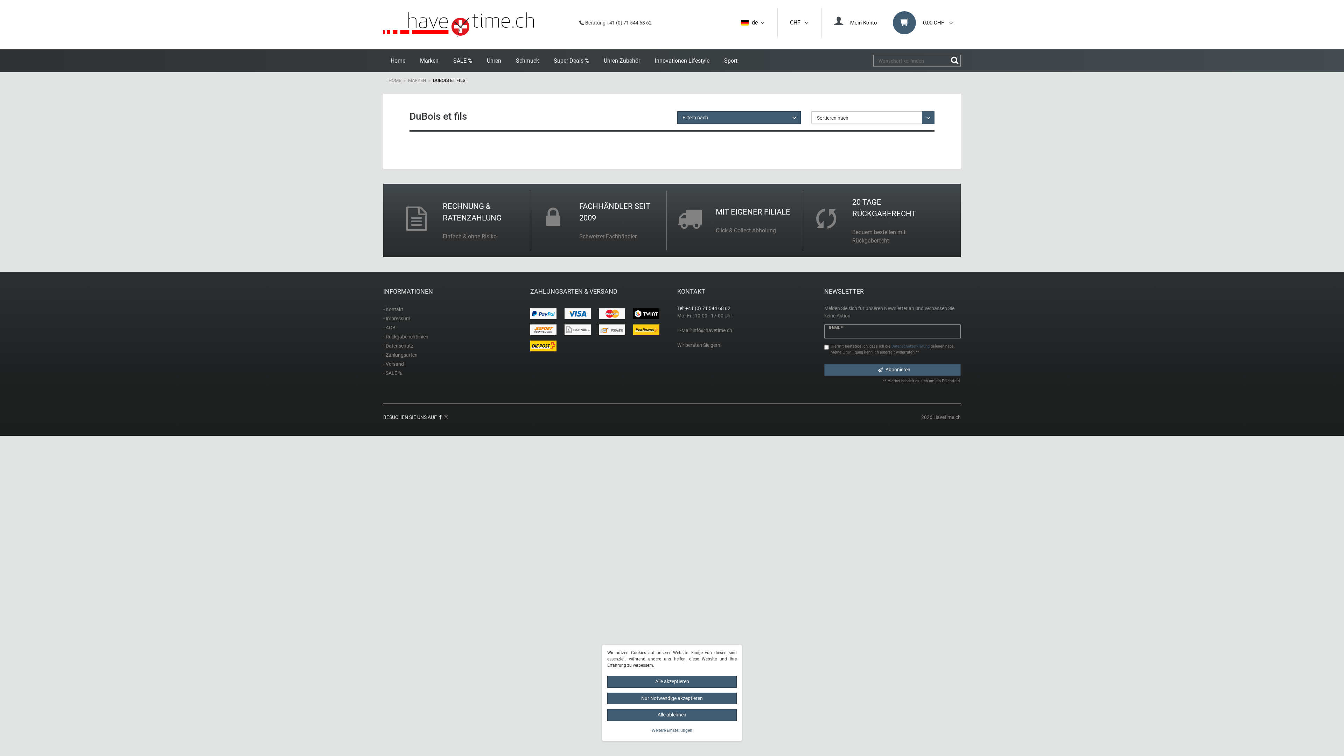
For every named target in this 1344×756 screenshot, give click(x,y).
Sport (730, 60)
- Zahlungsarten (400, 355)
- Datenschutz (398, 346)
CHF (796, 22)
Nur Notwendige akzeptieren (672, 698)
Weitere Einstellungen (672, 730)
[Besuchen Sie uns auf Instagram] (446, 417)
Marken (429, 60)
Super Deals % (571, 60)
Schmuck (527, 60)
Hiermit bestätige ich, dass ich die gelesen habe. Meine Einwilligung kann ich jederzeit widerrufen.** (893, 349)
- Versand (393, 364)
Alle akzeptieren (672, 681)
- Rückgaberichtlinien (405, 337)
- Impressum (396, 318)
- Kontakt (393, 309)
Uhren (494, 60)
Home (398, 60)
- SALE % (392, 373)
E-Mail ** (836, 327)
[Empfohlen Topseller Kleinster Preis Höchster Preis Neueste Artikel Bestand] (873, 117)
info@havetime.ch (712, 330)
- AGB (389, 327)
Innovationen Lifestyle (682, 60)
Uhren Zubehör (622, 60)
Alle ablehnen (672, 715)
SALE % (462, 60)
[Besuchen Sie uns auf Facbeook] (440, 417)
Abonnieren (898, 369)
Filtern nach (695, 117)
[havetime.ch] (458, 24)
